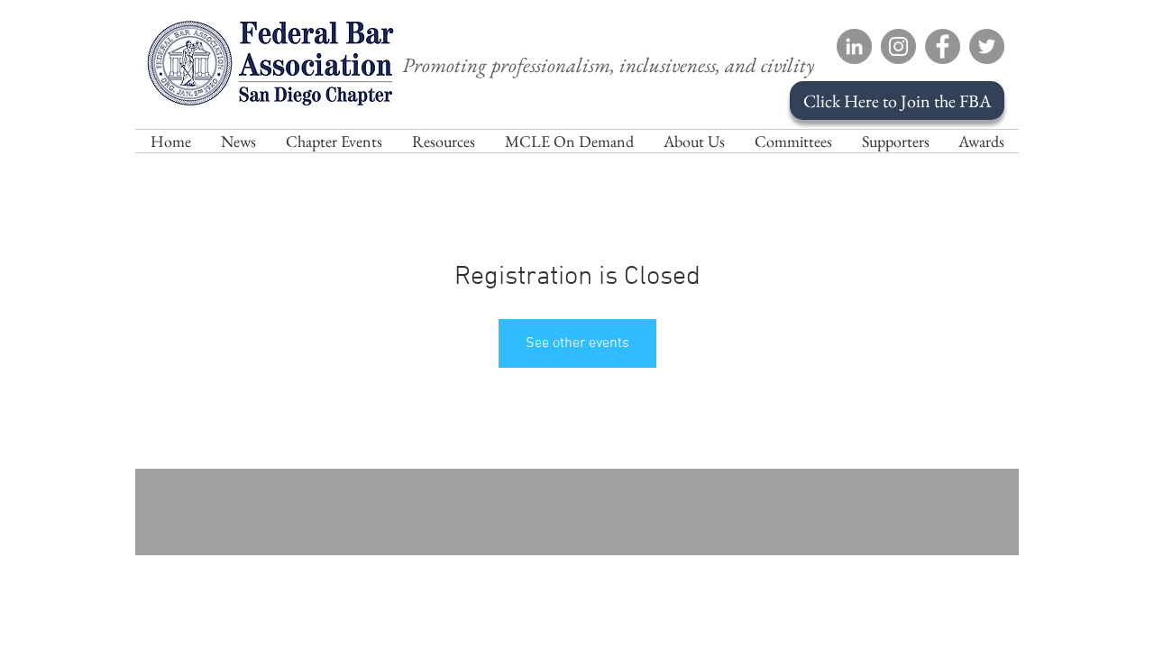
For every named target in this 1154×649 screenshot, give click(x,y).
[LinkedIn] (854, 46)
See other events (577, 343)
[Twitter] (986, 46)
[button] (693, 141)
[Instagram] (898, 46)
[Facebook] (942, 46)
